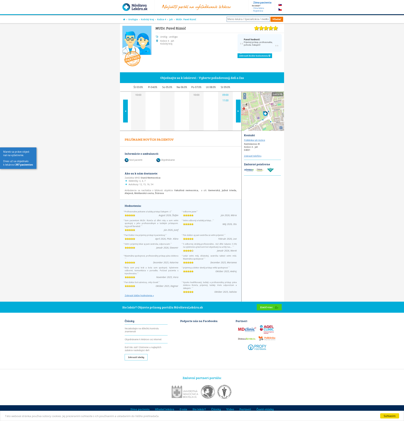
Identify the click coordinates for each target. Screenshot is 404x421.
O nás (183, 409)
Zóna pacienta (140, 409)
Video (230, 409)
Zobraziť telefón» (252, 155)
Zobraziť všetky (136, 357)
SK (280, 4)
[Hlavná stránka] (124, 19)
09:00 (225, 95)
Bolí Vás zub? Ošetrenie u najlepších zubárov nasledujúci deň (143, 349)
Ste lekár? (199, 409)
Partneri (245, 409)
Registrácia (258, 10)
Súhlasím (389, 416)
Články (216, 409)
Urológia (133, 19)
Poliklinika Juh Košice (254, 140)
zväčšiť (276, 94)
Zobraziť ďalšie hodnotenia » (139, 295)
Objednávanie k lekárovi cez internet (143, 339)
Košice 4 (161, 19)
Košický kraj (147, 19)
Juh (171, 19)
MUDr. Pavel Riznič (186, 19)
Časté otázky (265, 409)
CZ (280, 9)
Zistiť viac (266, 307)
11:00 (225, 100)
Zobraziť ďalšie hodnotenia (253, 55)
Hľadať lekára (164, 409)
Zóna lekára (258, 8)
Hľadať (277, 19)
